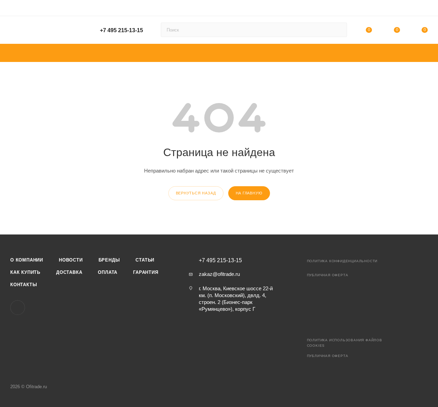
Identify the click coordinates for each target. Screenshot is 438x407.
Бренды (109, 260)
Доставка (69, 272)
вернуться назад (196, 193)
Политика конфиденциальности (342, 261)
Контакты (23, 284)
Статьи (145, 260)
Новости (71, 260)
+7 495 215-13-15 (121, 30)
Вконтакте (17, 307)
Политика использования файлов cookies (344, 342)
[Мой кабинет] (425, 9)
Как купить (25, 272)
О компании (26, 260)
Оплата (107, 272)
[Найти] (338, 30)
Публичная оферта (327, 275)
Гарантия (145, 272)
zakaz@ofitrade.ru (219, 274)
